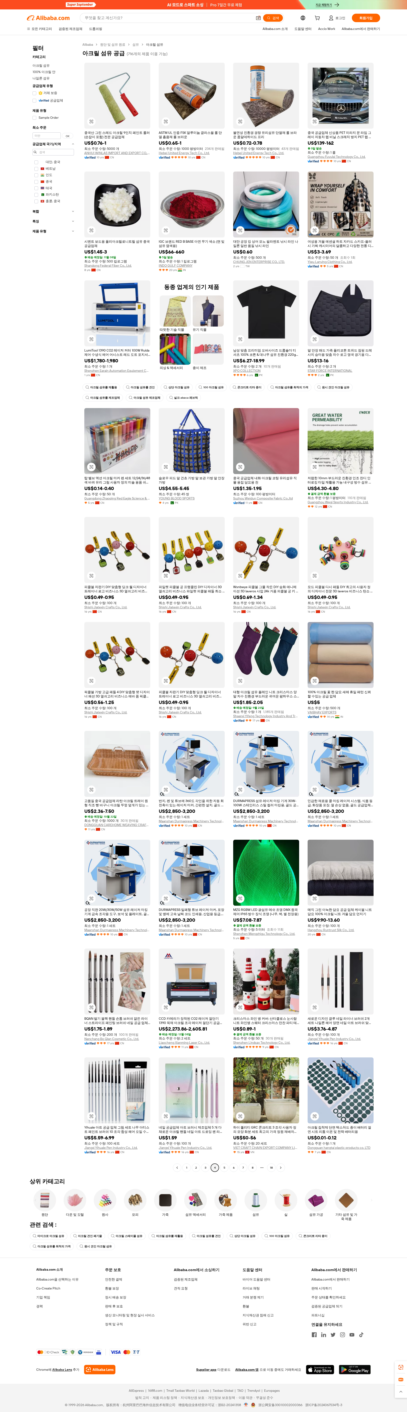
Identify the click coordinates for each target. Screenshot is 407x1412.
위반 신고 (249, 1324)
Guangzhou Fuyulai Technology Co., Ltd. (337, 157)
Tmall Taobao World (180, 1390)
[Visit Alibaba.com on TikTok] (361, 1335)
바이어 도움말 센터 (256, 1279)
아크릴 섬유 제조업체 (147, 397)
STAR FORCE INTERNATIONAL (330, 370)
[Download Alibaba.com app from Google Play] (355, 1369)
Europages (272, 1390)
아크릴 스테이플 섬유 (129, 1236)
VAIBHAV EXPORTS (322, 712)
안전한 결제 (113, 1279)
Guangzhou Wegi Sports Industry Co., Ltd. (338, 502)
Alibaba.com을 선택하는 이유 (57, 1279)
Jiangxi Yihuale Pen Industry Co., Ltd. (334, 1039)
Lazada (204, 1390)
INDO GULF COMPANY (175, 265)
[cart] (318, 18)
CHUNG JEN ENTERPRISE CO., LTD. (259, 262)
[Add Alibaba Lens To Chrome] (99, 1369)
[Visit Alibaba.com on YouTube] (352, 1335)
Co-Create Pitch (48, 1288)
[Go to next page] (281, 1167)
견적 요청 (181, 1288)
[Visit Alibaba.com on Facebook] (314, 1335)
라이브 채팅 (251, 1288)
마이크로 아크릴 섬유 (50, 1236)
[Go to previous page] (177, 1167)
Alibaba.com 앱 (247, 1369)
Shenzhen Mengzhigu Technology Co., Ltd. (264, 934)
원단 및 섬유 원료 (112, 44)
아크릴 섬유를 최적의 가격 (291, 387)
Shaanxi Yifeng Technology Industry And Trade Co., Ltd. (266, 716)
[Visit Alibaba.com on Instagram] (342, 1335)
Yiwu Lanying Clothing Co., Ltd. (330, 262)
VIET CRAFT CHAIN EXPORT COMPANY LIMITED (266, 1148)
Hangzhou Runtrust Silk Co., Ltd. (331, 930)
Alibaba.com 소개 (49, 1269)
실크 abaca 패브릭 (186, 397)
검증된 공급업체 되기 (326, 1306)
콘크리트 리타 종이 (249, 387)
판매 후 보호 (114, 1306)
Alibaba (87, 44)
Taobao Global (223, 1390)
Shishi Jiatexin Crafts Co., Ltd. (105, 607)
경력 (39, 1306)
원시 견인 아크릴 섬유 (336, 387)
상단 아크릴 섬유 (179, 387)
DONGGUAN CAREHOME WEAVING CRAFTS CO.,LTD (117, 825)
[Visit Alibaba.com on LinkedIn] (323, 1335)
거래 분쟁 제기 (253, 1297)
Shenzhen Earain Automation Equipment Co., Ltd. (117, 370)
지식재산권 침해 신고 (258, 1315)
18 (271, 1167)
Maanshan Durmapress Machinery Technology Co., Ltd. (192, 821)
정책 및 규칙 (114, 1324)
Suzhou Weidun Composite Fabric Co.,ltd (263, 498)
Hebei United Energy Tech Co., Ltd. (184, 153)
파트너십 (318, 1315)
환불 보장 (112, 1288)
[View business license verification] (246, 1405)
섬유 (135, 44)
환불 (246, 1306)
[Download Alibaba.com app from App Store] (320, 1369)
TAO (240, 1390)
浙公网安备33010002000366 (280, 1405)
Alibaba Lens (62, 1369)
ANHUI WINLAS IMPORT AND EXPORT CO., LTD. (117, 153)
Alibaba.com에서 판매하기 (330, 1279)
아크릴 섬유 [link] (154, 44)
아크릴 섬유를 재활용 (103, 387)
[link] (401, 1367)
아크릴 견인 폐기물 (90, 1236)
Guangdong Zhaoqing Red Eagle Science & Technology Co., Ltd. (117, 498)
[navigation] (53, 607)
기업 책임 (43, 1297)
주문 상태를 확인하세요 (328, 1297)
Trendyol (253, 1390)
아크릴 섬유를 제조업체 (105, 397)
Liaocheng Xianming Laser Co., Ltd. (184, 1042)
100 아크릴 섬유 (213, 387)
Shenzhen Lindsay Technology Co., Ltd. (261, 1042)
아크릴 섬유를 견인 (143, 387)
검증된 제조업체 (186, 1279)
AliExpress (136, 1390)
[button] (258, 18)
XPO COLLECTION (246, 370)
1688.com (155, 1390)
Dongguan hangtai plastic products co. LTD (339, 1148)
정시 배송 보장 (115, 1297)
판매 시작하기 (321, 1288)
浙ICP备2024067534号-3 (323, 1405)
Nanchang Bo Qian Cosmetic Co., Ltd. (111, 1039)
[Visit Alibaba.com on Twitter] (333, 1335)
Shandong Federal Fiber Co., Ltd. (108, 265)
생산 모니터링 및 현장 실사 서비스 (130, 1315)
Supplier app (206, 1369)
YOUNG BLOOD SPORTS (177, 498)
